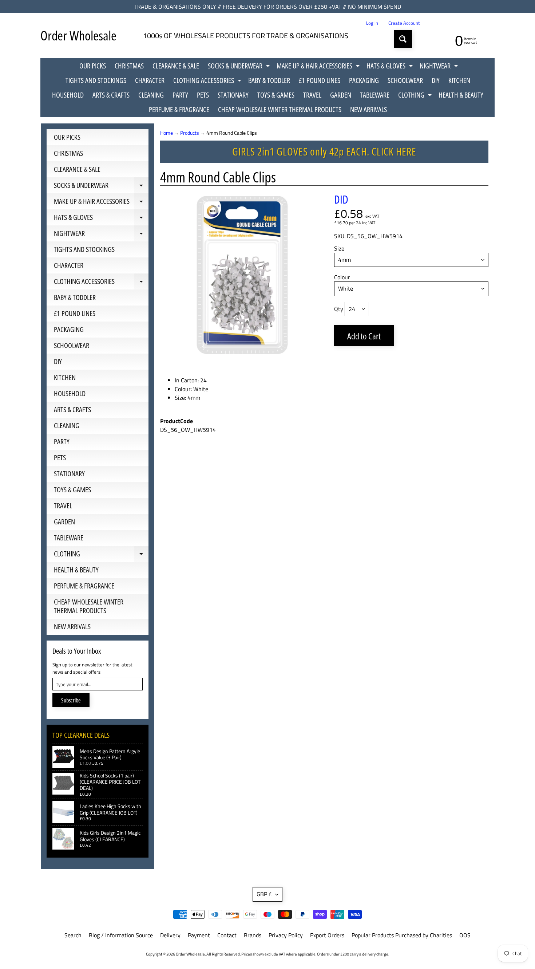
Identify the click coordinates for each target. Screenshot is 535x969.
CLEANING (151, 95)
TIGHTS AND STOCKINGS (96, 80)
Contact (227, 935)
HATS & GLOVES (390, 67)
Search (73, 935)
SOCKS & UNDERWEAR (240, 67)
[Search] (403, 39)
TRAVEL (312, 95)
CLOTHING (415, 96)
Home (166, 133)
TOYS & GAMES (275, 95)
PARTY (180, 95)
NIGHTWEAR (440, 67)
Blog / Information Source (121, 935)
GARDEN (340, 95)
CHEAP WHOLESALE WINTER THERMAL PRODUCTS (279, 109)
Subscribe (71, 700)
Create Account (404, 23)
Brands (252, 935)
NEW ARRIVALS (368, 109)
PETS (203, 95)
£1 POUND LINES (319, 80)
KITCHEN (459, 80)
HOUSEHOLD (68, 95)
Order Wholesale (78, 35)
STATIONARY (233, 95)
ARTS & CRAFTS (111, 95)
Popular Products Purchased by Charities (402, 935)
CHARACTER (150, 80)
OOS (465, 935)
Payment (199, 935)
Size (339, 248)
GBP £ (264, 894)
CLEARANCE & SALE (175, 66)
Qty (338, 308)
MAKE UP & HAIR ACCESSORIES (319, 67)
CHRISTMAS (129, 66)
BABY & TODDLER (269, 80)
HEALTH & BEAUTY (461, 95)
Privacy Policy (286, 935)
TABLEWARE (374, 95)
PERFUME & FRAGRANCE (179, 109)
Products (189, 133)
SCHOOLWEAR (405, 80)
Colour (342, 277)
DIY (436, 80)
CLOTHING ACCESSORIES (208, 81)
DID (341, 199)
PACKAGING (364, 80)
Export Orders (327, 935)
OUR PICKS (92, 66)
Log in (372, 23)
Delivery (170, 935)
